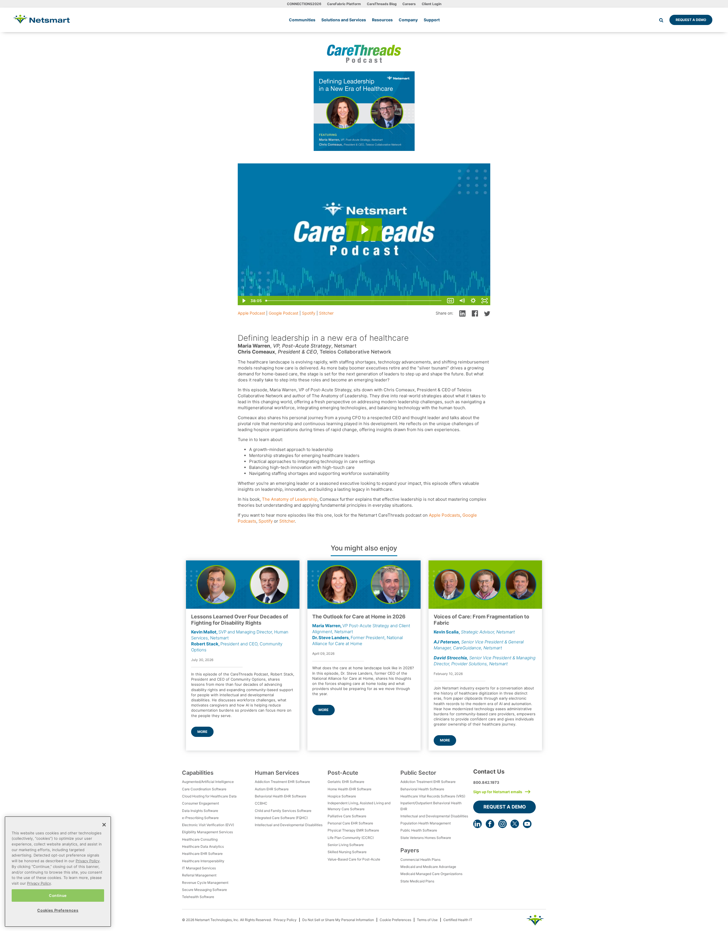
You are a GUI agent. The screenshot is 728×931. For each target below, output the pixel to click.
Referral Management (199, 875)
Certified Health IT (457, 920)
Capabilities (198, 772)
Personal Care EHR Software (350, 823)
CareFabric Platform (344, 4)
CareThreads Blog (382, 4)
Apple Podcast (251, 313)
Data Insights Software (200, 811)
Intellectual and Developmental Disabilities (288, 825)
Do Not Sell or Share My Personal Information (338, 920)
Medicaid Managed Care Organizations (431, 874)
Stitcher (326, 313)
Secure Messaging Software (204, 890)
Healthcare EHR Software (202, 853)
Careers (409, 4)
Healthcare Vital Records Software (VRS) (432, 796)
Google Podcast (283, 313)
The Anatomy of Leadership (289, 499)
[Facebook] (490, 824)
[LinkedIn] (477, 824)
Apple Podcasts (444, 515)
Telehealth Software (198, 897)
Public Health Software (418, 830)
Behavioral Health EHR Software (280, 796)
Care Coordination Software (204, 789)
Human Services (277, 772)
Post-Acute (343, 772)
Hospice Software (342, 796)
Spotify (308, 313)
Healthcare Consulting (200, 839)
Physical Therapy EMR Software (353, 830)
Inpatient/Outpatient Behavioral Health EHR (431, 806)
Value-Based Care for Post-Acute (354, 859)
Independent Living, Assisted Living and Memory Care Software (359, 806)
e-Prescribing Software (200, 818)
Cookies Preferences (57, 910)
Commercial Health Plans (420, 859)
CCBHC (261, 803)
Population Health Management (425, 823)
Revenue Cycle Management (205, 882)
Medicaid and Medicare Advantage (428, 866)
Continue (58, 895)
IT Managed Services (199, 868)
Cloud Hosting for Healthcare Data (209, 796)
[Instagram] (502, 824)
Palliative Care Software (347, 816)
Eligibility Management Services (207, 832)
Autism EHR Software (272, 789)
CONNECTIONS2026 (304, 4)
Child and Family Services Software (283, 811)
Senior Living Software (346, 845)
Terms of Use (427, 920)
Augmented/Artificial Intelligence (208, 782)
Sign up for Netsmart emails (497, 791)
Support (432, 19)
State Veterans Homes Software (425, 838)
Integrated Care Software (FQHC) (281, 818)
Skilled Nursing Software (347, 852)
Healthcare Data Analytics (203, 846)
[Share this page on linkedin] (462, 313)
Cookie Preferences (395, 920)
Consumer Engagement (200, 803)
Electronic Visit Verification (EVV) (208, 825)
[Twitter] (514, 824)
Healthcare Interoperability (203, 861)
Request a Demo (691, 20)
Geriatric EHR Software (346, 782)
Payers (409, 850)
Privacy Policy (285, 920)
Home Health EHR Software (349, 789)
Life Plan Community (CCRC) (351, 838)
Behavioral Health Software (422, 789)
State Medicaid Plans (417, 881)
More (202, 732)
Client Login (431, 4)
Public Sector (418, 772)
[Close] (104, 824)
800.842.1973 (486, 782)
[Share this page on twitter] (487, 313)
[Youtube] (527, 824)
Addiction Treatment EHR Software (282, 782)
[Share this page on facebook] (475, 313)
